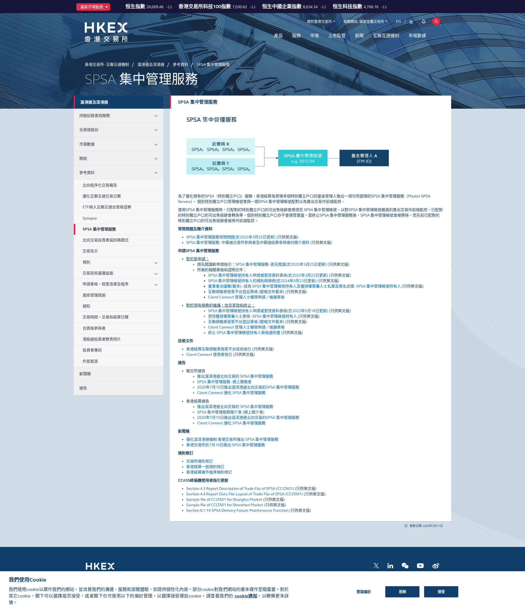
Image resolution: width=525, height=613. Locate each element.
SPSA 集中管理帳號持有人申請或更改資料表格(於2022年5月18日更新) (268, 311)
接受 (441, 591)
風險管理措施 (94, 295)
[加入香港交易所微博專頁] (435, 565)
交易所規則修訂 (199, 461)
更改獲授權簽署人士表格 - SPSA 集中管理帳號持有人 (252, 316)
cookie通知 (246, 596)
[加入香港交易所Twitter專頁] (376, 565)
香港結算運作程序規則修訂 (209, 472)
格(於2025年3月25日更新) (268, 275)
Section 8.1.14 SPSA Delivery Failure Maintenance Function (237, 510)
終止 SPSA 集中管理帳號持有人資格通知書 (244, 332)
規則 (86, 262)
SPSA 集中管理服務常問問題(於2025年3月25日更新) (231, 237)
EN (398, 21)
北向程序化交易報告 (100, 185)
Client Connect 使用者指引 (209, 354)
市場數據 (417, 35)
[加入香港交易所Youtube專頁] (420, 565)
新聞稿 (85, 374)
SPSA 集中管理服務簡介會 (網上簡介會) (230, 412)
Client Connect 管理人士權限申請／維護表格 (246, 297)
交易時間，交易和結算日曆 (106, 317)
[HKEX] (120, 32)
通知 (86, 306)
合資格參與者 (94, 328)
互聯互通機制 (386, 35)
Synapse (90, 218)
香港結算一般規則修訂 (205, 466)
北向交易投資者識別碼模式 (106, 240)
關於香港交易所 (319, 21)
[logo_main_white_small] (107, 568)
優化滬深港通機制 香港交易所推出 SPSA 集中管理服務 (232, 439)
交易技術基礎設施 (98, 273)
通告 (83, 388)
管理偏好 (364, 591)
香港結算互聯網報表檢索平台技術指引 (218, 349)
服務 (296, 35)
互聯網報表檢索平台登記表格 (233, 291)
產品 (278, 35)
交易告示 (90, 251)
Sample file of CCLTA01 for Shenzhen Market (224, 505)
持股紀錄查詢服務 (94, 115)
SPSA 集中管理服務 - (248, 242)
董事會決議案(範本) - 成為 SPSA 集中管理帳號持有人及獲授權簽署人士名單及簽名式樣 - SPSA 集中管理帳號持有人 (304, 286)
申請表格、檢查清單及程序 (106, 284)
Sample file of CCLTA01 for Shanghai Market (224, 499)
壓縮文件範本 (271, 291)
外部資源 (90, 361)
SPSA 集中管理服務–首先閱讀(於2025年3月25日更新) (281, 264)
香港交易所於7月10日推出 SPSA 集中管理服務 (225, 445)
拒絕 (402, 591)
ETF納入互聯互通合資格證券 (107, 207)
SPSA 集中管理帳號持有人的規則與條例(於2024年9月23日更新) (262, 281)
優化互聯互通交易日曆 (102, 196)
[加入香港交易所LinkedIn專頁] (390, 565)
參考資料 (87, 172)
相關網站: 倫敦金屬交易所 (363, 21)
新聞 (359, 35)
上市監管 (337, 35)
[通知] (423, 22)
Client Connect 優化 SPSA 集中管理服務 (231, 392)
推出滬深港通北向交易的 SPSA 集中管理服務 (235, 376)
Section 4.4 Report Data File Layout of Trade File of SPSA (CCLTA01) (244, 494)
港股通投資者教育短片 (102, 339)
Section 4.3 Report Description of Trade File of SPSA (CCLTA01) (240, 488)
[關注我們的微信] (405, 565)
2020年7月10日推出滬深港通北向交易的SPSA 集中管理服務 (248, 387)
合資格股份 (88, 130)
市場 (314, 35)
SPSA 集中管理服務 (99, 229)
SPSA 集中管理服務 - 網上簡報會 (224, 382)
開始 (83, 158)
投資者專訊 (92, 350)
